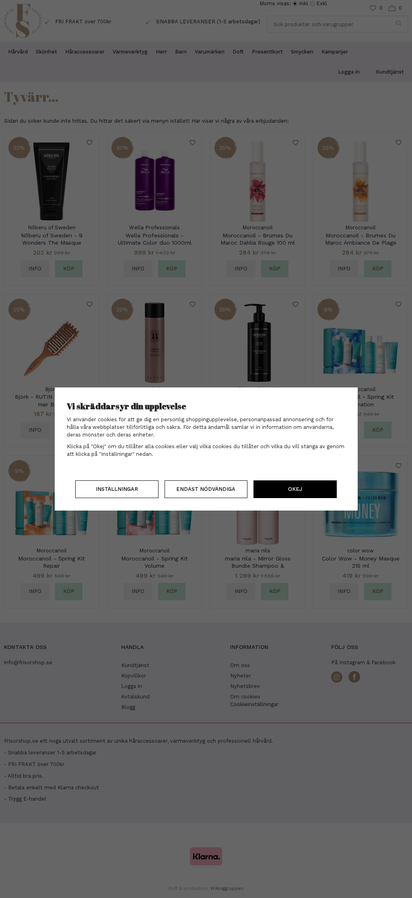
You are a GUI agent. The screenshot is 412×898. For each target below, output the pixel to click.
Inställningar (117, 489)
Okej (295, 489)
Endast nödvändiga (205, 489)
